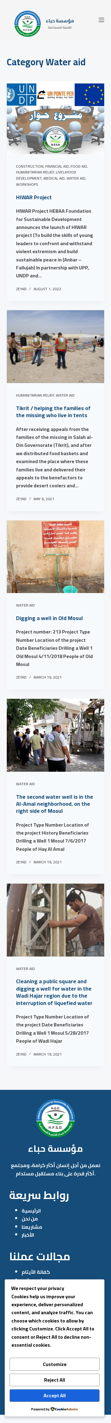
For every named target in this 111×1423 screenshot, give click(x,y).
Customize (55, 1364)
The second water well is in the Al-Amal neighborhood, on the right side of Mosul (54, 804)
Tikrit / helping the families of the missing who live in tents (53, 411)
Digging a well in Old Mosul (49, 618)
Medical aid (54, 178)
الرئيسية (31, 1210)
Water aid (76, 178)
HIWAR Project (34, 197)
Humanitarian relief (35, 172)
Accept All (54, 1395)
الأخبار (28, 1234)
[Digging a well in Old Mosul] (56, 556)
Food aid (79, 166)
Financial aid (57, 166)
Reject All (54, 1379)
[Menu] (101, 20)
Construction (29, 166)
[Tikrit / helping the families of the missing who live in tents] (56, 346)
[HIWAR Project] (56, 117)
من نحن (30, 1218)
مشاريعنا (32, 1226)
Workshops (27, 184)
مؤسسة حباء (60, 20)
